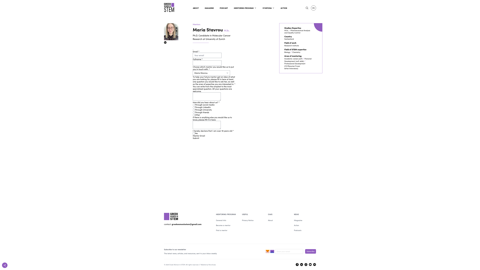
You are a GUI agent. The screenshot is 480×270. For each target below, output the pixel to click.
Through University (203, 109)
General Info (221, 220)
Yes (196, 133)
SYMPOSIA (267, 8)
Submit (196, 138)
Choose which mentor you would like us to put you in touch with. (213, 68)
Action (296, 225)
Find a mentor (221, 230)
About (270, 220)
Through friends (202, 112)
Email (196, 51)
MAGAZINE (209, 8)
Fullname (198, 59)
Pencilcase (212, 265)
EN (313, 8)
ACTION (284, 8)
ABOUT (196, 8)
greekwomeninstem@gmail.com (187, 224)
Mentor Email (199, 135)
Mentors (196, 24)
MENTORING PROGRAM (244, 8)
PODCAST (224, 8)
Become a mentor (223, 225)
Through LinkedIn (203, 107)
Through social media (204, 104)
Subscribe (310, 251)
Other (197, 115)
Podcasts (297, 230)
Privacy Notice (248, 220)
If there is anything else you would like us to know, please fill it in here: (212, 118)
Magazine (298, 220)
